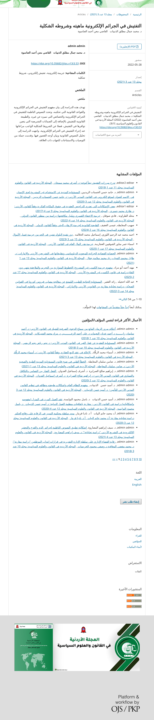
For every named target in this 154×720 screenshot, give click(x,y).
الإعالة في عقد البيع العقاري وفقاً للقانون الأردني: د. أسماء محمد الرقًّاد (52, 352)
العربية (138, 479)
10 (140, 459)
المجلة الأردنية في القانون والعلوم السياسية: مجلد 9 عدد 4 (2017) (72, 211)
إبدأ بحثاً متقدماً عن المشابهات (113, 307)
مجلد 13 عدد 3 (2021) (101, 14)
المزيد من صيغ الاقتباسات (108, 134)
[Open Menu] (12, 4)
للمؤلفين (137, 541)
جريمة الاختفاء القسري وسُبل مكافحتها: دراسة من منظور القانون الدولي (60, 215)
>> (113, 459)
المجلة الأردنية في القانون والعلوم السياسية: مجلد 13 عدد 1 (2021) (58, 366)
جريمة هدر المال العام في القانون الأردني (70, 244)
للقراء (139, 535)
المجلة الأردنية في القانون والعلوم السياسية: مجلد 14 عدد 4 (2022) (97, 220)
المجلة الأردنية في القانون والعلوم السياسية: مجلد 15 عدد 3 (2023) (96, 239)
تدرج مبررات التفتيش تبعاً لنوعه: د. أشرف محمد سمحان (84, 182)
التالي (124, 299)
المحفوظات (122, 14)
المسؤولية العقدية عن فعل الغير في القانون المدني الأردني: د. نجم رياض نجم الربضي (69, 343)
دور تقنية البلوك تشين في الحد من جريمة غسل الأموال (43, 234)
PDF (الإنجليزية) (128, 46)
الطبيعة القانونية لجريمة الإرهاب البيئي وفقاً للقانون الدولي (67, 225)
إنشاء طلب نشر (131, 501)
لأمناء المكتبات (134, 547)
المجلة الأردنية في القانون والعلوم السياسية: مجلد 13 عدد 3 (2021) (96, 357)
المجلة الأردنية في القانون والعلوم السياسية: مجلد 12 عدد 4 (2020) (78, 408)
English (137, 484)
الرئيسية (137, 14)
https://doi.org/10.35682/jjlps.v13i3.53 (55, 63)
